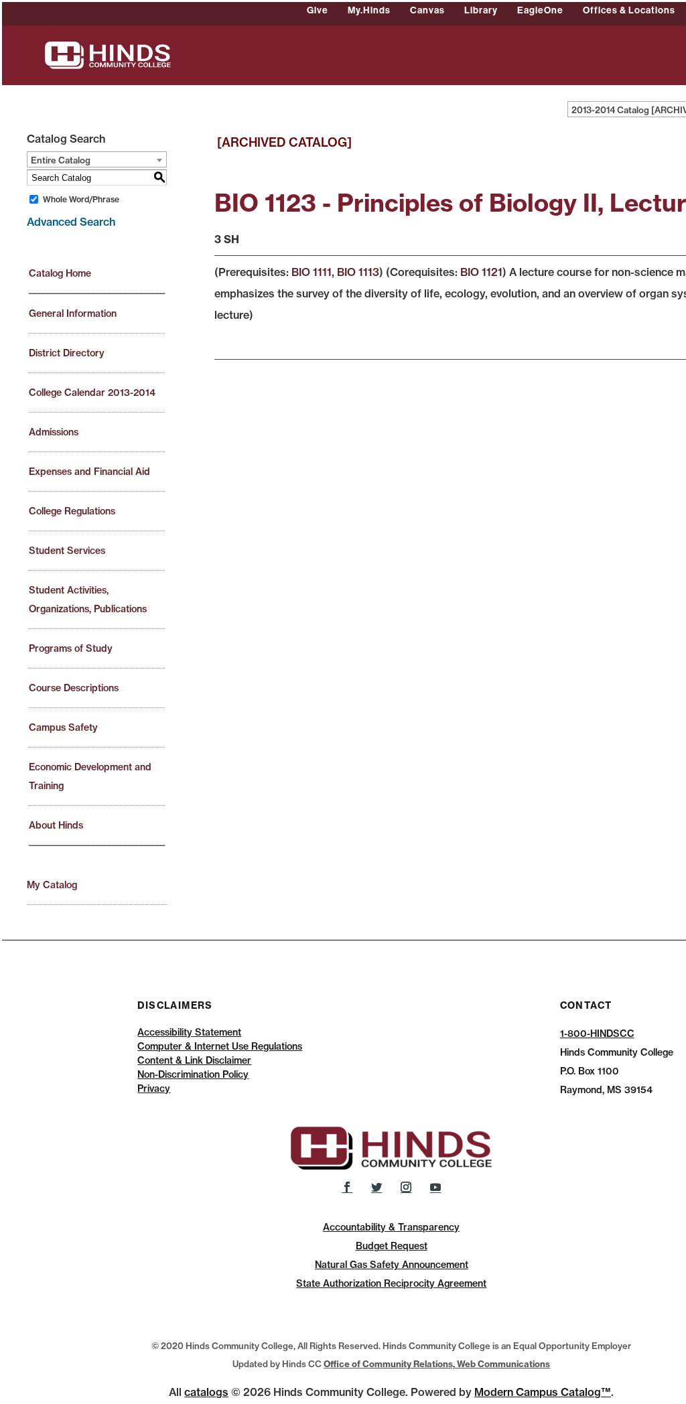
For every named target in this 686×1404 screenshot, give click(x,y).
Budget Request (391, 1246)
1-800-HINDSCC (597, 1034)
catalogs (206, 1392)
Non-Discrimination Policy (193, 1074)
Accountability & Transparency (391, 1227)
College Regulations (72, 511)
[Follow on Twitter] (376, 1187)
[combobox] (97, 159)
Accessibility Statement (189, 1032)
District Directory (67, 353)
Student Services (67, 551)
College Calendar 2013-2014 (92, 393)
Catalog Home (60, 273)
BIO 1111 (311, 272)
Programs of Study (71, 648)
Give (317, 10)
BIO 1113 (358, 272)
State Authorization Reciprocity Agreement (391, 1283)
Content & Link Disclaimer (194, 1060)
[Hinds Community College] (108, 54)
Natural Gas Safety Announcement (391, 1265)
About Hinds (56, 825)
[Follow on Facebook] (347, 1187)
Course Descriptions (74, 688)
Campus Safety (63, 727)
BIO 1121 (481, 272)
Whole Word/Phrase (81, 199)
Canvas (427, 10)
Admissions (53, 432)
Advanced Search (71, 221)
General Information (73, 313)
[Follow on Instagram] (406, 1187)
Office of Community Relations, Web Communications (437, 1363)
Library (481, 10)
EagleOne (540, 10)
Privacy (153, 1088)
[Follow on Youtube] (435, 1187)
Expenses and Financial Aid (89, 472)
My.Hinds (369, 10)
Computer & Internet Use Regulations (219, 1046)
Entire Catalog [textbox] (60, 160)
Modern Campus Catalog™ (542, 1392)
